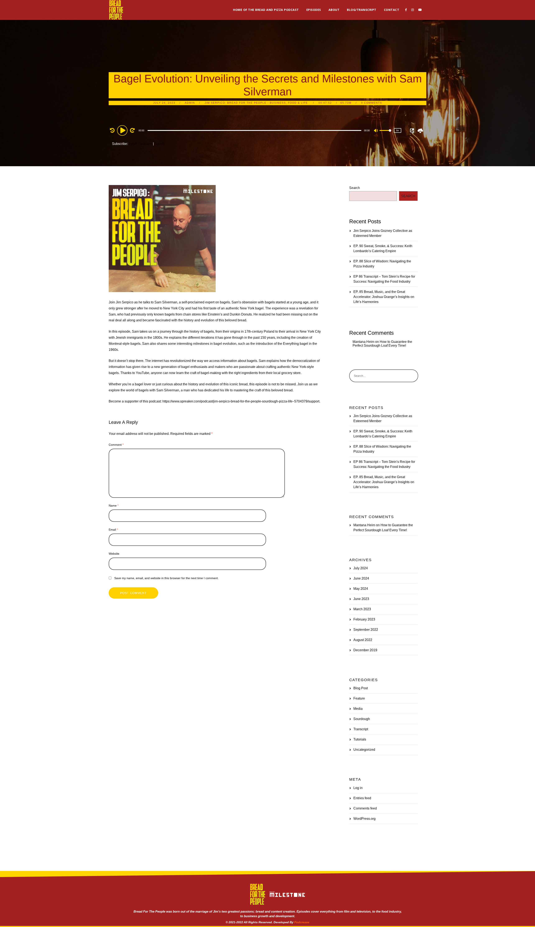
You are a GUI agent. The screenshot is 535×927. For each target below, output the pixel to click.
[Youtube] (420, 10)
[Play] (123, 130)
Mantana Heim (363, 341)
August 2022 (362, 640)
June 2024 (361, 578)
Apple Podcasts (140, 144)
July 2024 (360, 568)
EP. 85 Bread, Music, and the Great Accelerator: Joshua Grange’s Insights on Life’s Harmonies (383, 297)
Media (358, 708)
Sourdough (361, 719)
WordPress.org (364, 818)
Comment (116, 444)
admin (190, 102)
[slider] (385, 134)
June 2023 (361, 599)
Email (113, 529)
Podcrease (301, 922)
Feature (359, 698)
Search (354, 188)
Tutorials (359, 739)
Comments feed (365, 808)
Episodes (313, 10)
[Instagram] (412, 10)
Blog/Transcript (361, 10)
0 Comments (371, 102)
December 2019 (365, 650)
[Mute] (376, 131)
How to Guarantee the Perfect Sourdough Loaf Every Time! (382, 343)
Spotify (160, 144)
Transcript (360, 729)
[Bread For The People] (116, 10)
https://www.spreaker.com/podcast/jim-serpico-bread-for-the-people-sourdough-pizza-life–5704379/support (240, 401)
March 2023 (362, 609)
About (334, 10)
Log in (358, 788)
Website (114, 553)
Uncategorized (364, 749)
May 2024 (360, 588)
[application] (255, 130)
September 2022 (365, 629)
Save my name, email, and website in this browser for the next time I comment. (166, 578)
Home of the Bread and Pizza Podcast (266, 10)
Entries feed (362, 798)
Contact (391, 10)
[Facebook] (406, 10)
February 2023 (364, 619)
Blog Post (360, 688)
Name (113, 505)
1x (397, 130)
